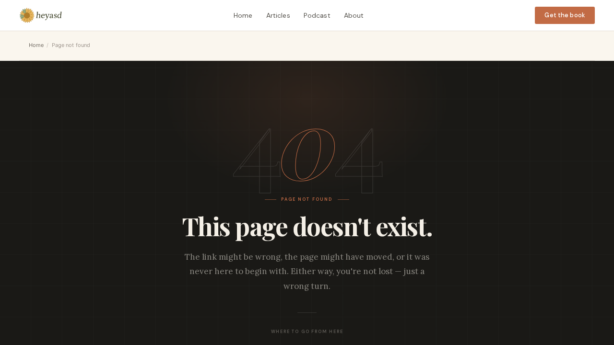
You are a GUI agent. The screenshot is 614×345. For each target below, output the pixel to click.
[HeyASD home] (40, 15)
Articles (278, 15)
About (354, 15)
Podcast (317, 15)
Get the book (564, 15)
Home (243, 15)
